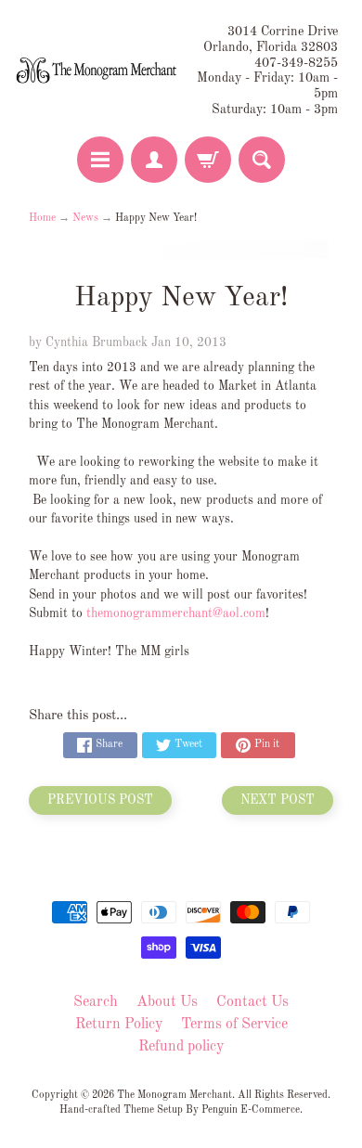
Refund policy (181, 1046)
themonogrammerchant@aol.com (175, 614)
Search (95, 1002)
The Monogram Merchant (174, 1095)
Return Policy (118, 1024)
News (85, 218)
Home (42, 218)
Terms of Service (234, 1024)
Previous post (100, 800)
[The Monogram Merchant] (98, 71)
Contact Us (252, 1002)
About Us (167, 1002)
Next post (277, 800)
